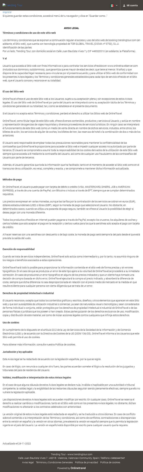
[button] (113, 5)
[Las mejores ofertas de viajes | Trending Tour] (12, 5)
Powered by (71, 468)
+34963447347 (117, 458)
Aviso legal (28, 462)
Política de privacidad (86, 462)
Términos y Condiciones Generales (54, 462)
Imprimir (7, 12)
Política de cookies (110, 462)
